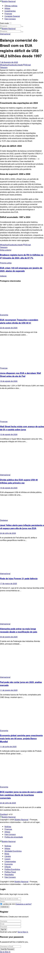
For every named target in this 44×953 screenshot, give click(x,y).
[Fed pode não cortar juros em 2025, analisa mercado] (22, 661)
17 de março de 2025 (8, 583)
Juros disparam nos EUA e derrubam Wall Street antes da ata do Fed (20, 375)
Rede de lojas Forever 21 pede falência (18, 578)
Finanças (3, 368)
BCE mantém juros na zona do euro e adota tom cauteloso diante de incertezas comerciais (21, 794)
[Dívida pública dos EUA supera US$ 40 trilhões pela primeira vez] (22, 459)
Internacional (5, 34)
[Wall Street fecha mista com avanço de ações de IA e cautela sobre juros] (22, 405)
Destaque (4, 520)
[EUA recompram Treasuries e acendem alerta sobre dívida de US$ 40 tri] (22, 299)
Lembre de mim (9, 904)
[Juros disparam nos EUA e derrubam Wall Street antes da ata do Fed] (22, 352)
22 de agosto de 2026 (8, 327)
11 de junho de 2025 (8, 746)
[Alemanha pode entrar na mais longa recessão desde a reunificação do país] (22, 608)
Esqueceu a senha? (24, 904)
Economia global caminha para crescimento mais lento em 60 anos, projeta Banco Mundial (21, 738)
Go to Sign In (23, 932)
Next (5, 814)
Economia (4, 314)
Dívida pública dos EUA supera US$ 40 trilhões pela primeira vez (19, 481)
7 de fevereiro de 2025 (9, 62)
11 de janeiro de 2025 (8, 690)
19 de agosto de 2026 (8, 487)
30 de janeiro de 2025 (8, 636)
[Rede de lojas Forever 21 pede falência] (22, 557)
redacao (3, 276)
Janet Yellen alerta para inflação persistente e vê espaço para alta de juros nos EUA (22, 527)
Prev (2, 814)
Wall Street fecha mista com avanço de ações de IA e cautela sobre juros (22, 428)
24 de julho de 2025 (8, 803)
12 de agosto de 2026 (8, 434)
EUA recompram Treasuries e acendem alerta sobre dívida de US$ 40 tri (19, 321)
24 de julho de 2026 (8, 533)
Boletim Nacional (21, 819)
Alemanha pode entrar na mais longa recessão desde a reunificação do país (18, 630)
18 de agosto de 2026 (8, 381)
